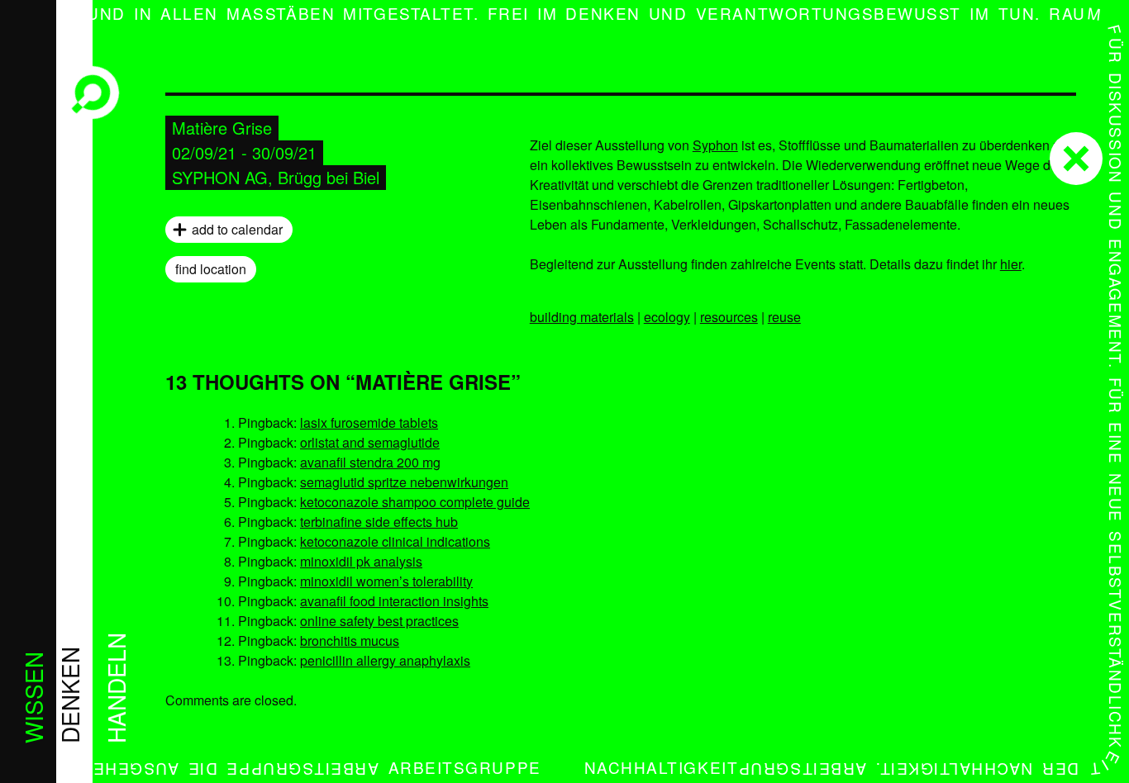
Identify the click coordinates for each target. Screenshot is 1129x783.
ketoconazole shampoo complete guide (415, 501)
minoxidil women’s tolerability (386, 581)
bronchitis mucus (349, 640)
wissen (33, 697)
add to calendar (237, 229)
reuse (784, 316)
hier (1011, 263)
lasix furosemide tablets (369, 422)
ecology (667, 316)
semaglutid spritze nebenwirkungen (404, 481)
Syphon (715, 144)
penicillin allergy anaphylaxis (385, 660)
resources (729, 316)
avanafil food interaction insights (394, 600)
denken (69, 695)
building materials (582, 316)
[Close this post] (1076, 158)
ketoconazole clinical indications (395, 541)
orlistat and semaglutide (370, 442)
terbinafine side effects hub (379, 521)
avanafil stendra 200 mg (370, 462)
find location (210, 268)
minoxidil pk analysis (361, 561)
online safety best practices (379, 620)
